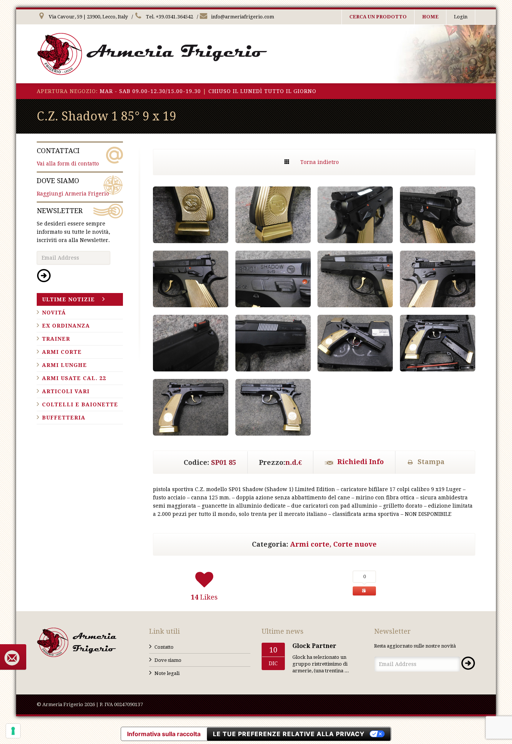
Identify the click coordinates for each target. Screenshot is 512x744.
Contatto (164, 647)
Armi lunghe (64, 365)
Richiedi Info (360, 462)
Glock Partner (314, 645)
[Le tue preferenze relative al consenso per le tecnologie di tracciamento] (13, 731)
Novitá (54, 313)
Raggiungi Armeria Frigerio (73, 187)
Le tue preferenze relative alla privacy (289, 734)
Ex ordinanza (66, 326)
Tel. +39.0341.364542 (169, 17)
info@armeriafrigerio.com (242, 17)
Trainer (56, 339)
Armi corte (309, 544)
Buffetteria (63, 418)
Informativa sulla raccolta (164, 734)
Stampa (431, 462)
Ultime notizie (68, 299)
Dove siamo (167, 660)
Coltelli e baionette (80, 404)
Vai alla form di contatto (68, 157)
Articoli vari (66, 391)
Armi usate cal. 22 (74, 378)
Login (460, 17)
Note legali (167, 673)
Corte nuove (355, 544)
